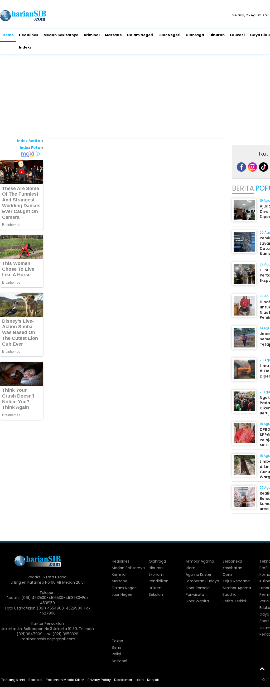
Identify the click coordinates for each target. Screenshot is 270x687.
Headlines (28, 34)
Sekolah (156, 594)
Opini (227, 574)
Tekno (117, 641)
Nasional (119, 661)
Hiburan (217, 34)
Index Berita (30, 140)
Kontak (153, 679)
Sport (264, 620)
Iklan (140, 679)
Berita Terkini (234, 601)
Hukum (155, 588)
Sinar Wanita (197, 601)
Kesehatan (232, 567)
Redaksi (35, 679)
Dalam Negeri (140, 34)
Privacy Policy (99, 679)
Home (8, 34)
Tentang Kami (13, 679)
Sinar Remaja (198, 588)
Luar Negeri (169, 34)
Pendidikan (158, 581)
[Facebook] (241, 167)
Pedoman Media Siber (65, 679)
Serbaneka (232, 561)
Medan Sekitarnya (61, 34)
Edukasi (237, 34)
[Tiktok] (263, 167)
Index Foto (32, 147)
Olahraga (195, 34)
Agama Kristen (199, 574)
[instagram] (252, 167)
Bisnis (117, 647)
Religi (116, 654)
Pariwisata (195, 594)
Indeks (25, 47)
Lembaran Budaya (202, 581)
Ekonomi (156, 574)
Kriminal (92, 34)
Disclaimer (123, 679)
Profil (263, 567)
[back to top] (262, 668)
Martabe (113, 34)
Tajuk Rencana (236, 581)
